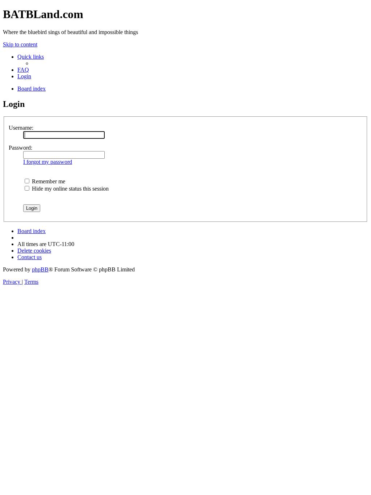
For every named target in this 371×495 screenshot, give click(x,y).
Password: (20, 148)
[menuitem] (23, 70)
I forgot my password (47, 162)
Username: (21, 128)
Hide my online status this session (69, 189)
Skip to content (20, 44)
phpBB (40, 269)
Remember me (47, 181)
